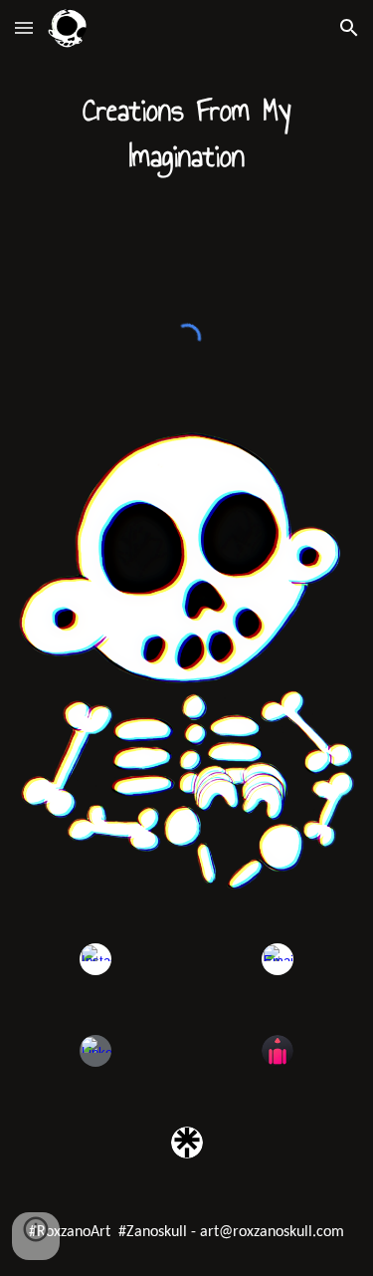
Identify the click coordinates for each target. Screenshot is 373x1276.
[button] (24, 27)
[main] (187, 133)
